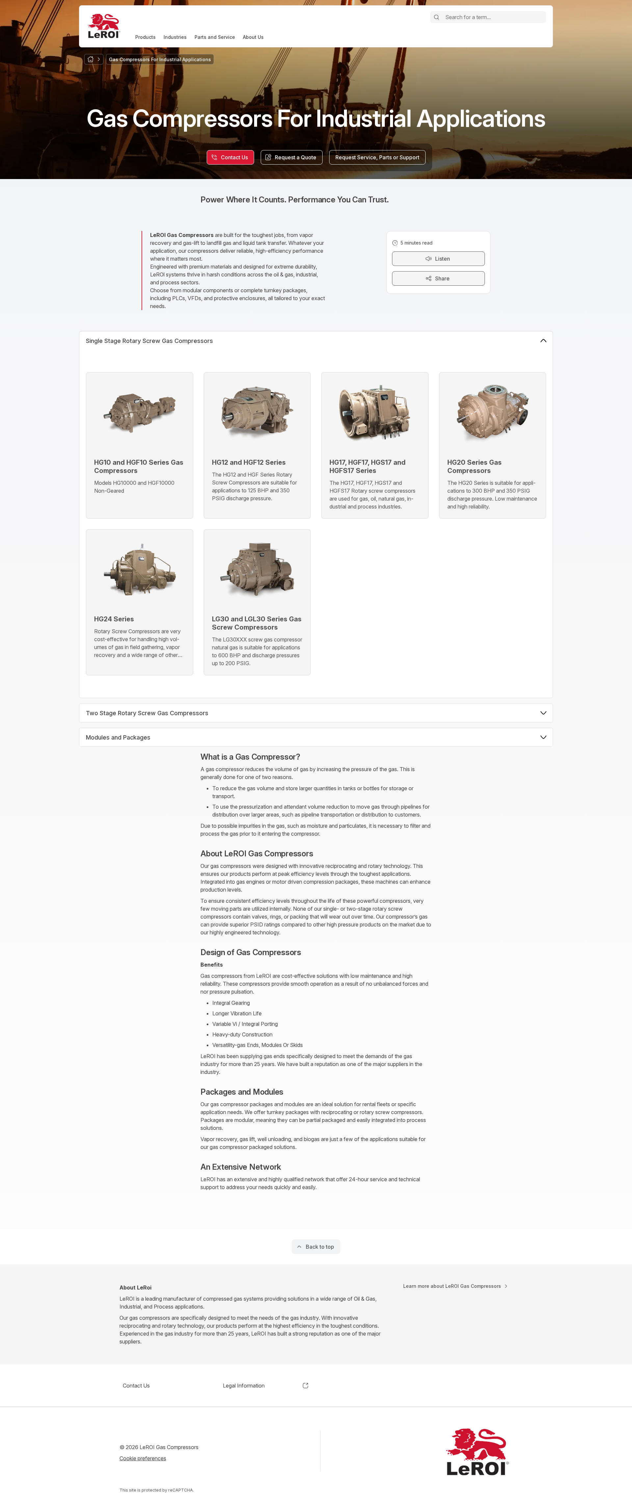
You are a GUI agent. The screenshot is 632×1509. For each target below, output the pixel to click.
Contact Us (136, 1385)
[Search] (436, 17)
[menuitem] (145, 37)
